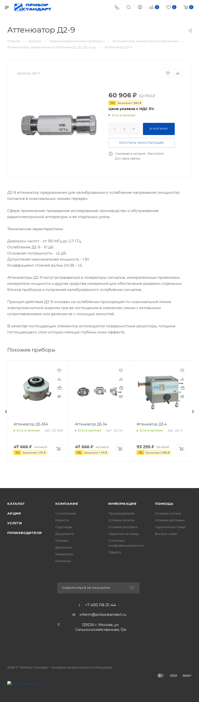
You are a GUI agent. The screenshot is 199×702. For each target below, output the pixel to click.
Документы (64, 534)
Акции (14, 513)
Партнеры (63, 527)
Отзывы (61, 540)
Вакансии (63, 547)
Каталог (16, 504)
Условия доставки (123, 527)
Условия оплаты (121, 520)
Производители (24, 533)
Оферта (114, 552)
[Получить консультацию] (59, 388)
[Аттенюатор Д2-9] (59, 125)
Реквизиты (64, 554)
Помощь (164, 504)
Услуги (14, 523)
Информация (122, 504)
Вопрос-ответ (166, 534)
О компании (65, 513)
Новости (62, 520)
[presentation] (6, 411)
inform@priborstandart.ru (103, 614)
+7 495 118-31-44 (100, 605)
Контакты (63, 561)
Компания (66, 504)
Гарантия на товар (123, 534)
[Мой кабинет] (140, 7)
